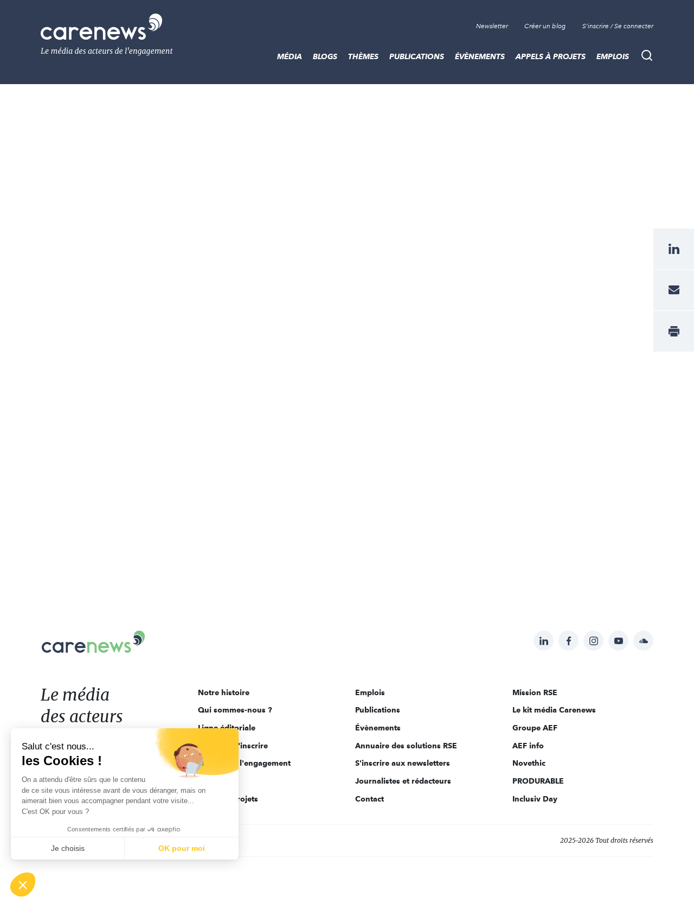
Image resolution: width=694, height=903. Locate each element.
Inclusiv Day (534, 798)
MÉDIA (289, 56)
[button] (23, 885)
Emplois (612, 56)
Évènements (480, 56)
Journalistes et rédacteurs (403, 781)
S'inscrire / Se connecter (617, 26)
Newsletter (492, 26)
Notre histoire (223, 692)
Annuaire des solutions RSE (406, 745)
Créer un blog (545, 26)
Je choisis (68, 848)
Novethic (528, 763)
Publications (416, 56)
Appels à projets (551, 56)
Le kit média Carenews (554, 709)
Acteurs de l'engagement (244, 763)
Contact (369, 798)
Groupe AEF (534, 727)
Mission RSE (534, 692)
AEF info (528, 745)
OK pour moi (181, 848)
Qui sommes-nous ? (235, 709)
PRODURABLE (538, 781)
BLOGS (325, 56)
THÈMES (363, 56)
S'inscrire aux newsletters (402, 763)
